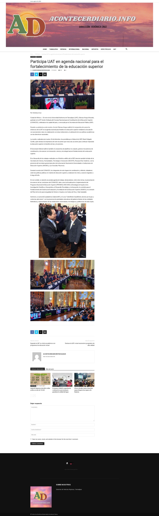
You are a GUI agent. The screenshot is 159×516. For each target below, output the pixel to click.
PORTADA (37, 54)
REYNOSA (63, 49)
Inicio (31, 54)
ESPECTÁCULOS (106, 49)
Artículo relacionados (37, 369)
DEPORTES (95, 49)
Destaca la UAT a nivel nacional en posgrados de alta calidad (79, 344)
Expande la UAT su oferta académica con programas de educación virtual (42, 344)
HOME (45, 49)
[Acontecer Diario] (79, 25)
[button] (126, 49)
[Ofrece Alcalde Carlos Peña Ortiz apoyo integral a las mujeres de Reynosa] (84, 380)
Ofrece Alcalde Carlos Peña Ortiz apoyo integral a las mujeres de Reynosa (83, 390)
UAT (114, 49)
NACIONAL (85, 49)
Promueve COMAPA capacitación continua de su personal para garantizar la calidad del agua (61, 390)
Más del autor (50, 369)
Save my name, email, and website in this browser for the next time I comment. (55, 439)
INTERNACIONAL (74, 49)
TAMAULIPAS (53, 49)
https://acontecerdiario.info (49, 356)
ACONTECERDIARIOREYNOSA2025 (41, 70)
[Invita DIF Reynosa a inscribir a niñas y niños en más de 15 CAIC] (40, 380)
